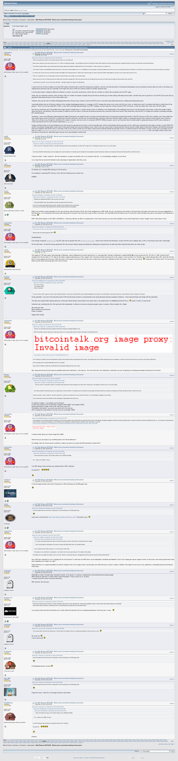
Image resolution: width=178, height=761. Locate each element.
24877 (75, 45)
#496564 (172, 191)
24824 (28, 43)
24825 (32, 43)
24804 (110, 42)
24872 (56, 45)
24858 (162, 43)
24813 (145, 42)
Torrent (26, 13)
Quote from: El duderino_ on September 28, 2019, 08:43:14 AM (48, 227)
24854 (146, 43)
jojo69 (6, 136)
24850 (131, 43)
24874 (63, 45)
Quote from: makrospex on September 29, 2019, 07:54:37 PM (47, 601)
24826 (36, 43)
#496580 (172, 703)
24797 (83, 42)
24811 (137, 42)
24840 (91, 43)
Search (17, 16)
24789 (51, 42)
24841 (95, 43)
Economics (23, 20)
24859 (5, 45)
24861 (13, 45)
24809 (130, 42)
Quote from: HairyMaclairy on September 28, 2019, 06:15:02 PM (48, 451)
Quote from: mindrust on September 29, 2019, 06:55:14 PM (48, 143)
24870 (48, 45)
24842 (99, 43)
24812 (141, 42)
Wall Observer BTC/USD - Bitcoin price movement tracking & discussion (59, 20)
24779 (12, 42)
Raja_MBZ (7, 678)
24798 (87, 42)
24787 (44, 42)
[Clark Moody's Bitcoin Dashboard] (7, 214)
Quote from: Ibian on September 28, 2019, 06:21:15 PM (46, 535)
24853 (142, 43)
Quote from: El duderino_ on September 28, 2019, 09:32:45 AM (49, 326)
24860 (9, 45)
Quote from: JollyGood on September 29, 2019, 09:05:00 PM (47, 508)
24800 (94, 42)
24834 (68, 43)
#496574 (172, 532)
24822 (20, 43)
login (19, 10)
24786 (40, 42)
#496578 (172, 652)
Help (12, 16)
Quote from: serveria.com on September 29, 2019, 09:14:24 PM (48, 628)
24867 (36, 45)
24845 (111, 43)
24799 (91, 42)
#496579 (172, 679)
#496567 (172, 277)
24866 (32, 45)
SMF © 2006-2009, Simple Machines (95, 757)
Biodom (42, 139)
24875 (67, 45)
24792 (63, 42)
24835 (72, 43)
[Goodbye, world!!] (7, 527)
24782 (24, 42)
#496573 (172, 505)
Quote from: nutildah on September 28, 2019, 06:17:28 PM (47, 537)
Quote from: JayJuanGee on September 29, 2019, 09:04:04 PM (48, 706)
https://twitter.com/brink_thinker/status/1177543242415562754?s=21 (50, 229)
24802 (102, 42)
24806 (118, 42)
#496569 (172, 375)
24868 (40, 45)
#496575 (172, 571)
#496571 (172, 448)
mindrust (43, 55)
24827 (40, 43)
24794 (71, 42)
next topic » (170, 43)
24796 (79, 42)
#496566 (172, 251)
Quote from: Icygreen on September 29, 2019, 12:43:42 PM (48, 282)
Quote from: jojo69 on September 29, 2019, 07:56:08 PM (46, 378)
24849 (127, 43)
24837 (80, 43)
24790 (55, 42)
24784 (32, 42)
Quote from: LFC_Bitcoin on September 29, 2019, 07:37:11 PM (47, 141)
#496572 (172, 480)
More (32, 16)
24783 (28, 42)
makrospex (7, 570)
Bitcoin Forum (7, 20)
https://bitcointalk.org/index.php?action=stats (62, 517)
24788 (47, 42)
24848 (123, 43)
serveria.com (8, 597)
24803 (106, 42)
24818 (5, 43)
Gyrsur (6, 191)
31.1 (23, 13)
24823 (24, 43)
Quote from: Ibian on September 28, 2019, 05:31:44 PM (48, 539)
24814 (149, 42)
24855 (150, 43)
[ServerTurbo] (7, 621)
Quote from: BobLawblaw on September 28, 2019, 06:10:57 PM (49, 453)
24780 (16, 42)
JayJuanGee (8, 52)
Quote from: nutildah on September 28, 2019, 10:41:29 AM (46, 324)
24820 (13, 43)
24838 (84, 43)
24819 (9, 43)
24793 (67, 42)
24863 (20, 45)
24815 (153, 42)
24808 (126, 42)
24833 (64, 43)
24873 (59, 45)
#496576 (172, 598)
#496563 (172, 165)
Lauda (6, 504)
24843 (103, 43)
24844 (107, 43)
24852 (138, 43)
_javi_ (6, 164)
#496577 (172, 625)
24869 (44, 45)
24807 (122, 42)
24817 (161, 42)
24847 (119, 43)
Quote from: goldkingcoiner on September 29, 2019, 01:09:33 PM (48, 280)
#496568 (172, 321)
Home (7, 16)
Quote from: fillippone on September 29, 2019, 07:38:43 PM (47, 195)
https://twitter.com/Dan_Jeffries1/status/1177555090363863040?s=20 (51, 355)
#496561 (172, 54)
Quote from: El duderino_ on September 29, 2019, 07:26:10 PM (49, 197)
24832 (60, 43)
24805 (114, 42)
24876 (71, 45)
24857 (158, 43)
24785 (36, 42)
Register (27, 16)
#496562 (172, 138)
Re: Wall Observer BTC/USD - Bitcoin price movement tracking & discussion (59, 52)
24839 (88, 43)
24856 (154, 43)
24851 (134, 43)
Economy (15, 20)
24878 (79, 45)
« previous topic (169, 41)
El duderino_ (44, 166)
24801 (98, 42)
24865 (28, 45)
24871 (52, 45)
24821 (16, 43)
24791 (59, 42)
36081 (88, 45)
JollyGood (7, 479)
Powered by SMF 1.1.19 (79, 757)
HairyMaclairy (8, 703)
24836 (76, 43)
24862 (16, 45)
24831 (56, 43)
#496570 (172, 415)
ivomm (6, 250)
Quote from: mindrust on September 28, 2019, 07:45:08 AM (47, 57)
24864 (24, 45)
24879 (83, 45)
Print (172, 44)
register (25, 10)
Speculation (31, 20)
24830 (52, 43)
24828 (44, 43)
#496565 (172, 223)
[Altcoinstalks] (7, 500)
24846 (115, 43)
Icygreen (6, 277)
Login (21, 16)
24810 (134, 42)
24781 (20, 42)
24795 (75, 42)
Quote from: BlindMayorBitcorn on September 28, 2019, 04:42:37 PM (49, 418)
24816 (157, 42)
